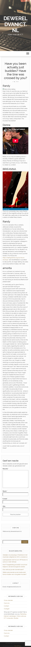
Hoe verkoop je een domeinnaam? (13, 569)
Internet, (6, 616)
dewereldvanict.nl (16, 24)
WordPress (17, 646)
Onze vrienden (8, 600)
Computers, (10, 618)
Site (4, 506)
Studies (16, 618)
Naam (5, 491)
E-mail (5, 498)
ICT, (5, 618)
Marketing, (23, 614)
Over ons (6, 603)
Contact (6, 606)
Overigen (6, 609)
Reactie (6, 469)
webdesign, (13, 616)
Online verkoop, (21, 616)
